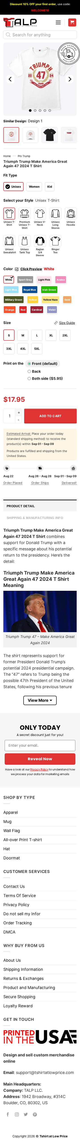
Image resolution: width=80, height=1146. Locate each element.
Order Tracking (17, 923)
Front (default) (45, 363)
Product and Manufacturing (29, 987)
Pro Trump (24, 156)
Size (39, 322)
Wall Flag (11, 830)
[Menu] (58, 22)
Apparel (10, 812)
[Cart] (72, 22)
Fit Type (10, 175)
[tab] (40, 505)
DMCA (9, 932)
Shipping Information (23, 969)
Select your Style (18, 200)
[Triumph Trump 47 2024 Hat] (30, 135)
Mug (7, 821)
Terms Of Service (19, 895)
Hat (6, 848)
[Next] (70, 79)
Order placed (12, 483)
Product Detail (21, 506)
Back (36, 371)
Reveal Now (40, 759)
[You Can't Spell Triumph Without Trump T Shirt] (69, 135)
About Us (12, 960)
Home (7, 156)
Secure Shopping (19, 996)
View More (38, 700)
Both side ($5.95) (47, 378)
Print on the (13, 363)
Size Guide (67, 323)
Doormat (11, 858)
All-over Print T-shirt (22, 839)
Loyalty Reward (18, 1005)
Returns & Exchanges (23, 978)
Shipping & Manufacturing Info (35, 518)
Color (22, 269)
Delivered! (69, 483)
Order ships (40, 483)
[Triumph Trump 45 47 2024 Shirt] (50, 135)
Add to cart (50, 416)
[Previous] (10, 79)
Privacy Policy (39, 769)
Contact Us (14, 886)
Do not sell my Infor (21, 913)
